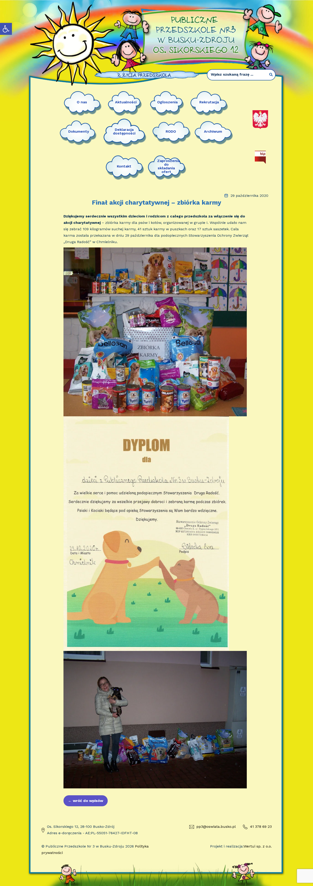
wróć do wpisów (85, 800)
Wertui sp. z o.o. (258, 846)
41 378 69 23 (261, 826)
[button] (6, 29)
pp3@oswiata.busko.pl (216, 826)
